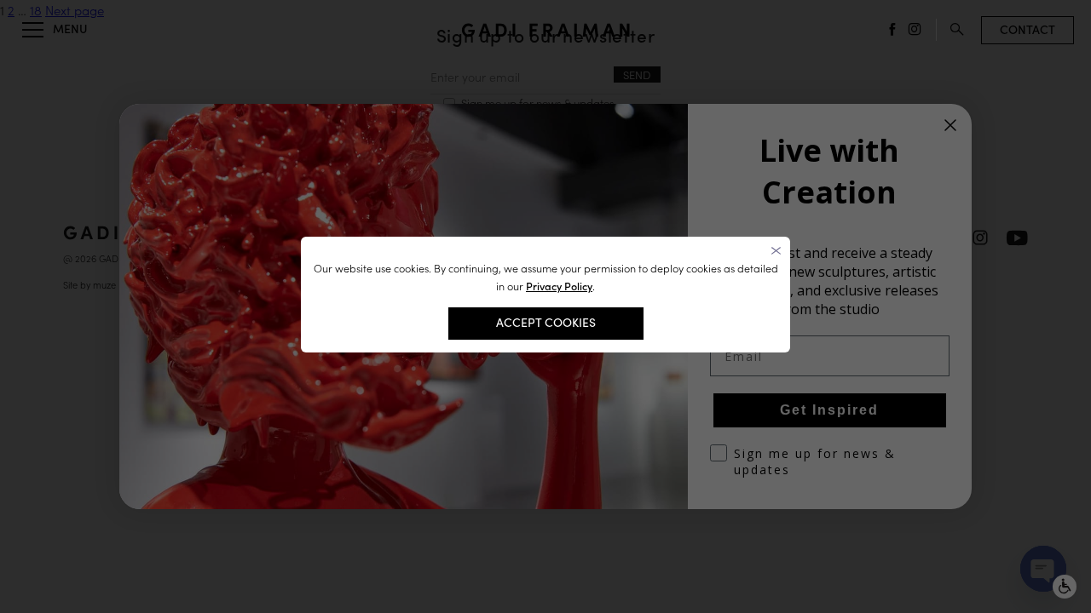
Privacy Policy (559, 286)
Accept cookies (546, 322)
